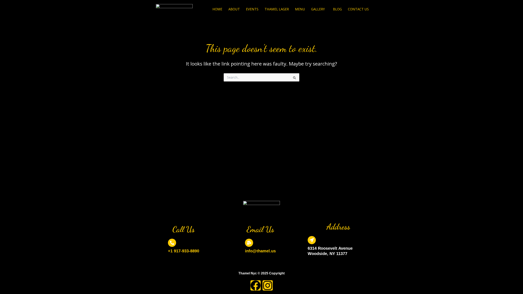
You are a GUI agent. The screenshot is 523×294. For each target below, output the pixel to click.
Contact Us (358, 9)
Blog (337, 9)
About (234, 9)
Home (217, 9)
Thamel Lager (277, 9)
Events (252, 9)
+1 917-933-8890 (183, 251)
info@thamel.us (260, 251)
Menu (300, 9)
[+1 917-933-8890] (172, 243)
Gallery (318, 9)
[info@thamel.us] (249, 243)
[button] (319, 9)
